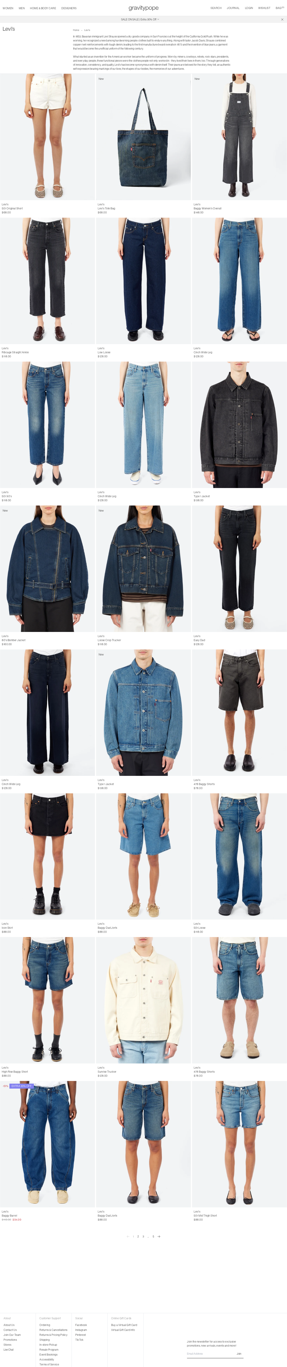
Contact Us (10, 1330)
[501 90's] (47, 425)
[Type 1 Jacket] (239, 425)
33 (209, 784)
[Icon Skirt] (47, 856)
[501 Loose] (239, 856)
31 (32, 496)
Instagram (81, 1330)
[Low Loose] (143, 281)
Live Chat (8, 1349)
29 (18, 208)
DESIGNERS (69, 8)
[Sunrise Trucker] (143, 1000)
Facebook (81, 1325)
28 (13, 208)
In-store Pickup (48, 1344)
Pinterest (80, 1335)
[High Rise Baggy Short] (47, 1000)
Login (249, 8)
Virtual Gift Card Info (123, 1330)
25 (8, 352)
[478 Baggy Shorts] (239, 712)
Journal (233, 8)
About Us (9, 1325)
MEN (22, 8)
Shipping (44, 1339)
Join (239, 1353)
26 (3, 208)
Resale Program (48, 1349)
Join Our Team (12, 1335)
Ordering (44, 1325)
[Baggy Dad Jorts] (143, 856)
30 (22, 208)
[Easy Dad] (239, 569)
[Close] (282, 19)
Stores (7, 1344)
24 (3, 352)
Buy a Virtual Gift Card (124, 1325)
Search (216, 8)
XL (206, 496)
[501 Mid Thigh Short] (239, 1144)
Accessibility (46, 1359)
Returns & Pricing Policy (53, 1335)
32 (204, 784)
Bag (280, 8)
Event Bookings (48, 1354)
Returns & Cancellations (53, 1330)
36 (218, 927)
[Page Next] (159, 1236)
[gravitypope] (143, 8)
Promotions (10, 1339)
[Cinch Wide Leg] (239, 281)
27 (8, 208)
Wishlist (264, 8)
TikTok (79, 1339)
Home (76, 30)
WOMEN (8, 8)
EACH (101, 208)
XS (195, 208)
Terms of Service (49, 1364)
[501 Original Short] (47, 137)
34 (213, 784)
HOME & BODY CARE (43, 8)
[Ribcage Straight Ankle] (47, 281)
